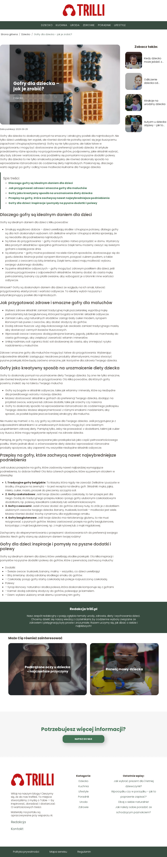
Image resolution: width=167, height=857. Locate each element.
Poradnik (104, 25)
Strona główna (9, 34)
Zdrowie (89, 25)
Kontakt (17, 829)
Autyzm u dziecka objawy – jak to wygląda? (155, 123)
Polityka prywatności (26, 852)
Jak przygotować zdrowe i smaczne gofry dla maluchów (47, 188)
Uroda (75, 25)
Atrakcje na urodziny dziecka (154, 102)
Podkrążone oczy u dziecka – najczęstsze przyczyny (47, 669)
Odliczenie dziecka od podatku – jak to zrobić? (154, 81)
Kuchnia (61, 25)
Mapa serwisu (58, 852)
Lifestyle (120, 25)
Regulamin (84, 852)
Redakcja (18, 822)
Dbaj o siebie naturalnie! (133, 802)
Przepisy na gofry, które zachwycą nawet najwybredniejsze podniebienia (59, 198)
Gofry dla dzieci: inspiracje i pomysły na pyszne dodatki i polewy (52, 203)
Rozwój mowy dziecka (124, 669)
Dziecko (47, 25)
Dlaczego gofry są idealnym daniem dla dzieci (40, 183)
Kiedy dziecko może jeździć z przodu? (153, 60)
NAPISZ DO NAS (83, 739)
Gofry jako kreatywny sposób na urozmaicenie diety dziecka (50, 193)
